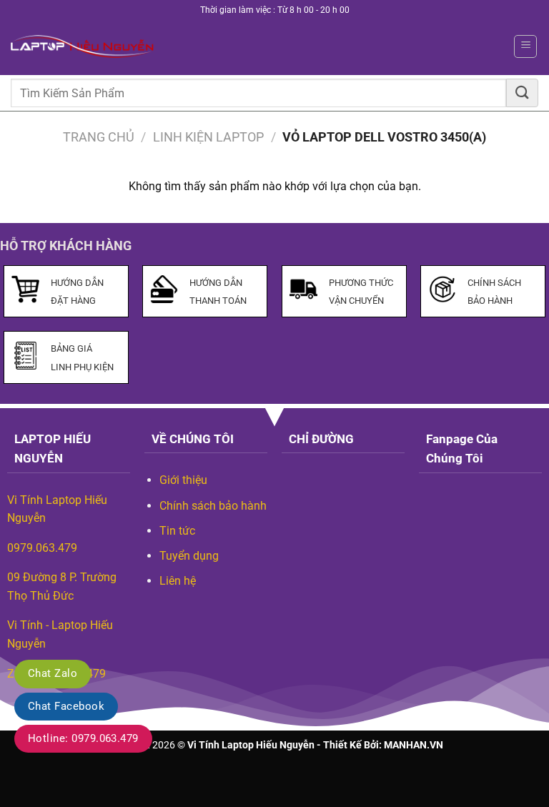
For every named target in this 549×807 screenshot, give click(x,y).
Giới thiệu (183, 480)
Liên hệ (177, 581)
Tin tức (177, 531)
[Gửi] (522, 93)
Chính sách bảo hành (213, 506)
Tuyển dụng (189, 556)
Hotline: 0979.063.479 (83, 738)
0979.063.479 (42, 548)
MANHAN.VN (413, 745)
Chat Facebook (66, 706)
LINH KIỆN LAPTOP (208, 136)
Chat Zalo (52, 673)
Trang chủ (98, 136)
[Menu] (525, 46)
